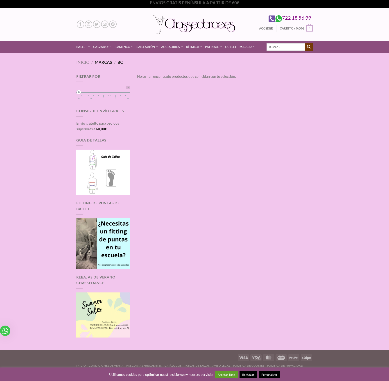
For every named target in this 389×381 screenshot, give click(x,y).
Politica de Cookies (249, 365)
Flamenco (122, 47)
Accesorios (170, 47)
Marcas (246, 47)
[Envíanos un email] (105, 24)
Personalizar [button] (269, 374)
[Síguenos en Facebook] (80, 24)
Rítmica (192, 47)
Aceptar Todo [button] (226, 374)
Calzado (100, 47)
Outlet (231, 47)
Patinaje (212, 47)
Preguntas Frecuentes (144, 365)
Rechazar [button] (248, 374)
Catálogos (173, 365)
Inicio (82, 62)
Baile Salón (145, 47)
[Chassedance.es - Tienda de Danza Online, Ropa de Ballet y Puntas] (194, 24)
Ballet (81, 47)
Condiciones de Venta (106, 365)
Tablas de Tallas (197, 365)
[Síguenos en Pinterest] (113, 24)
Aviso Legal (222, 365)
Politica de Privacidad (285, 365)
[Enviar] (309, 47)
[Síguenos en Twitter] (96, 24)
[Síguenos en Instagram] (88, 24)
